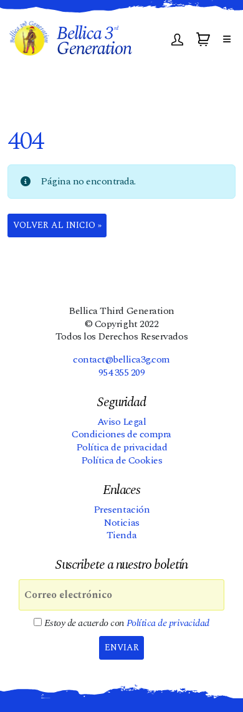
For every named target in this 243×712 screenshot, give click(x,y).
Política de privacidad (121, 447)
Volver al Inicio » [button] (57, 225)
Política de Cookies (122, 460)
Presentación (121, 509)
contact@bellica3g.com (121, 359)
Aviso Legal (121, 421)
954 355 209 (121, 372)
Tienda (121, 535)
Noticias (121, 522)
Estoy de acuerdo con (125, 623)
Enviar (122, 647)
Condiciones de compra (121, 434)
